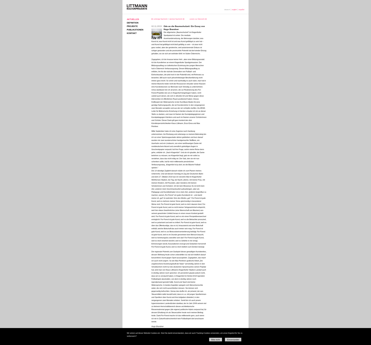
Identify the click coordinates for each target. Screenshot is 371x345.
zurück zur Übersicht (197, 19)
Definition (132, 23)
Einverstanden (233, 340)
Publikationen (135, 30)
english (234, 9)
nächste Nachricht (175, 19)
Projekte (132, 26)
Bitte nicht (215, 340)
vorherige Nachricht (160, 19)
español (241, 9)
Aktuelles (133, 19)
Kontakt (132, 33)
